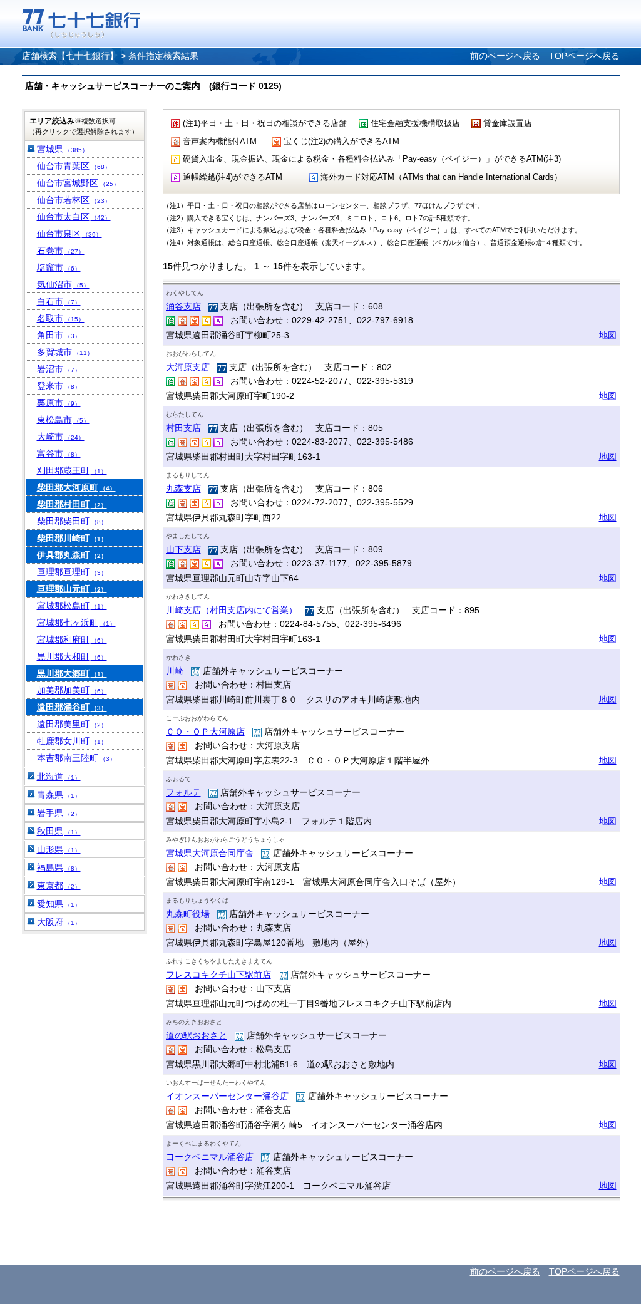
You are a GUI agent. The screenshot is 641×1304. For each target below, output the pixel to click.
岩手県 (59, 813)
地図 (608, 335)
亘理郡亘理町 (72, 572)
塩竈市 (59, 267)
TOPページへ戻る (584, 56)
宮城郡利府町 (72, 639)
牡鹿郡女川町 (72, 741)
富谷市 (59, 453)
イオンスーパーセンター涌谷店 (227, 1096)
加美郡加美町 (72, 690)
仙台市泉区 (69, 234)
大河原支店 (188, 367)
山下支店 (183, 549)
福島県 (59, 867)
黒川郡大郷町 (72, 673)
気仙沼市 (63, 284)
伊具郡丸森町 (72, 555)
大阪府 (59, 922)
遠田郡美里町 (72, 724)
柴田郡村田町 (72, 504)
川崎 (174, 671)
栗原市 (59, 403)
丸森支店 (183, 489)
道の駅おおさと (196, 1035)
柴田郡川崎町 (72, 538)
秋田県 (59, 831)
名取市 (61, 318)
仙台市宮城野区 (78, 183)
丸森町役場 (188, 914)
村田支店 (183, 428)
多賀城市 (65, 352)
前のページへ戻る (505, 56)
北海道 (59, 777)
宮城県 (62, 149)
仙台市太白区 (74, 217)
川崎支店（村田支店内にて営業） (231, 610)
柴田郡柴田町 (72, 521)
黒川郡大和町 (72, 656)
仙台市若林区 (74, 200)
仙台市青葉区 (74, 166)
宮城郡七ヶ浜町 (76, 623)
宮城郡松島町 (72, 606)
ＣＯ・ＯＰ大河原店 (205, 732)
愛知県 (59, 904)
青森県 (59, 795)
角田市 (59, 335)
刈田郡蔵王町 (72, 470)
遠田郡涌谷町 (72, 707)
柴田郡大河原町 (76, 487)
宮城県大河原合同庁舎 (210, 853)
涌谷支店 (183, 306)
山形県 (59, 849)
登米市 (59, 386)
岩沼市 (59, 369)
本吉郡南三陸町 (76, 758)
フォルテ (183, 792)
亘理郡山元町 (72, 589)
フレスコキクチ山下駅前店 (218, 975)
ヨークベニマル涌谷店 (210, 1157)
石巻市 (61, 251)
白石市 (59, 301)
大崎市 (61, 437)
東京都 (59, 886)
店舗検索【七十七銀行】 (70, 56)
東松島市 (63, 420)
